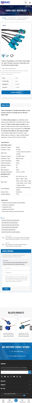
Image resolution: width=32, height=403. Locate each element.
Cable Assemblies (12, 18)
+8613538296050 (18, 351)
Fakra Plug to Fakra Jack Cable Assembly (10, 220)
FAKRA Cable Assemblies (23, 18)
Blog (2, 395)
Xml (5, 395)
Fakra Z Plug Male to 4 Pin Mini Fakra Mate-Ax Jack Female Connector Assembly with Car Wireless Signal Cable (15, 263)
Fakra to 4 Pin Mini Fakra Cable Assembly (10, 225)
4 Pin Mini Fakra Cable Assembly (8, 229)
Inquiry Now (15, 92)
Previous (1, 328)
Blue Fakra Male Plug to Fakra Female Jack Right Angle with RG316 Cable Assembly (8, 335)
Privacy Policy (9, 395)
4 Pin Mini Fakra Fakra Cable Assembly (10, 227)
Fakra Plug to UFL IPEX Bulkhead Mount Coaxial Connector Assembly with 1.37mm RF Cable (23, 335)
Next (31, 328)
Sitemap (26, 393)
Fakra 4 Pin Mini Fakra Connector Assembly (11, 232)
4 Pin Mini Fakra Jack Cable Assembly (9, 222)
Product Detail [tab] (5, 105)
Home (4, 18)
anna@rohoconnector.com (19, 356)
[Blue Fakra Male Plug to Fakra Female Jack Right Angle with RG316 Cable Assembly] (8, 325)
